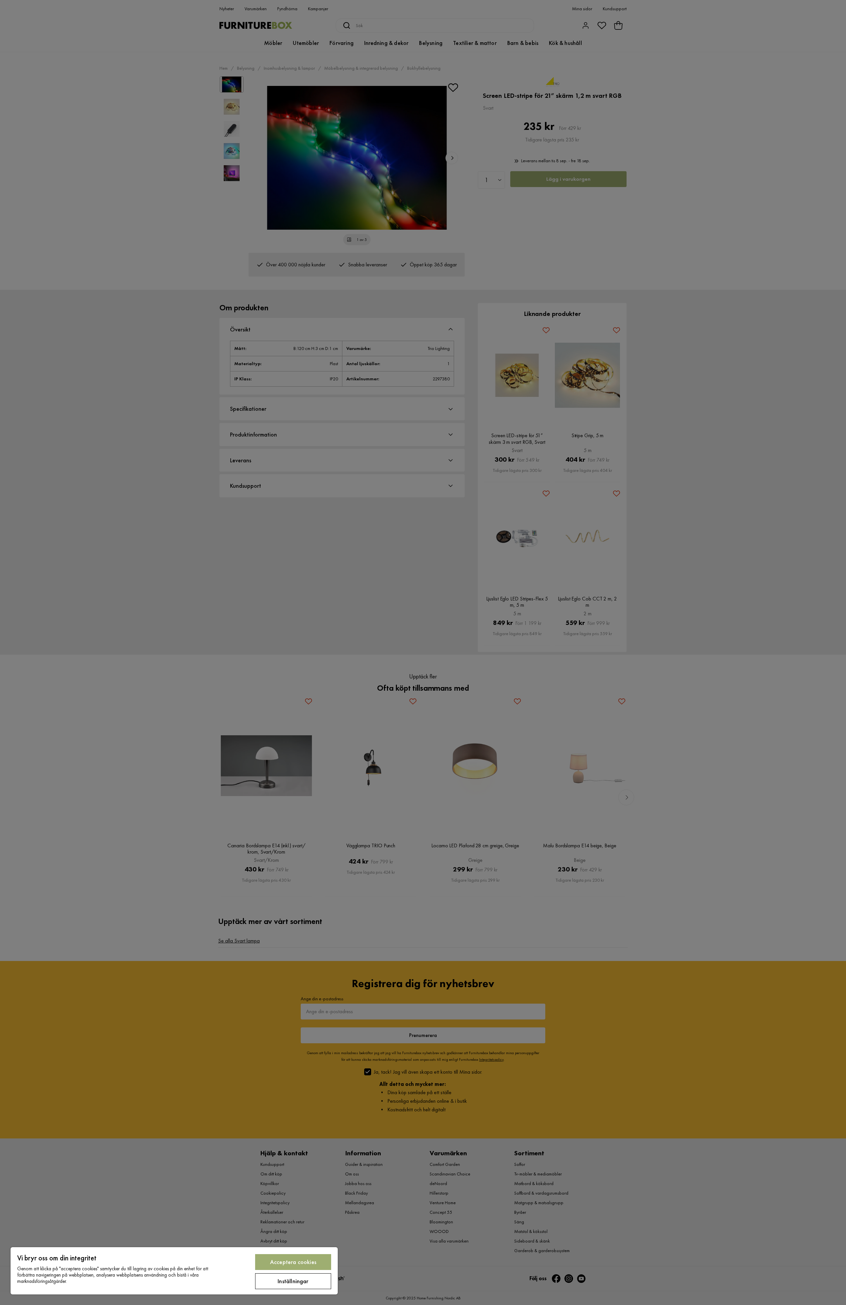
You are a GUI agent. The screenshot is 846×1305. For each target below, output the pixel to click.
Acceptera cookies (293, 1262)
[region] (174, 1270)
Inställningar (293, 1281)
